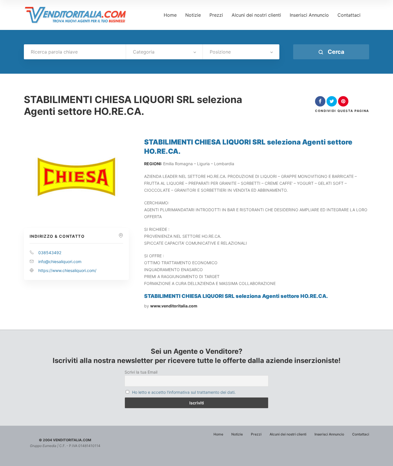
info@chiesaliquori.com (59, 261)
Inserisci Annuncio (309, 15)
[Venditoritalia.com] (77, 15)
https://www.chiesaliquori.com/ (67, 270)
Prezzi (216, 15)
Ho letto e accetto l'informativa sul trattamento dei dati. (184, 392)
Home (170, 15)
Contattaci (348, 15)
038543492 (49, 252)
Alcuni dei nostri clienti (256, 15)
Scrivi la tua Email (141, 372)
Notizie (193, 15)
